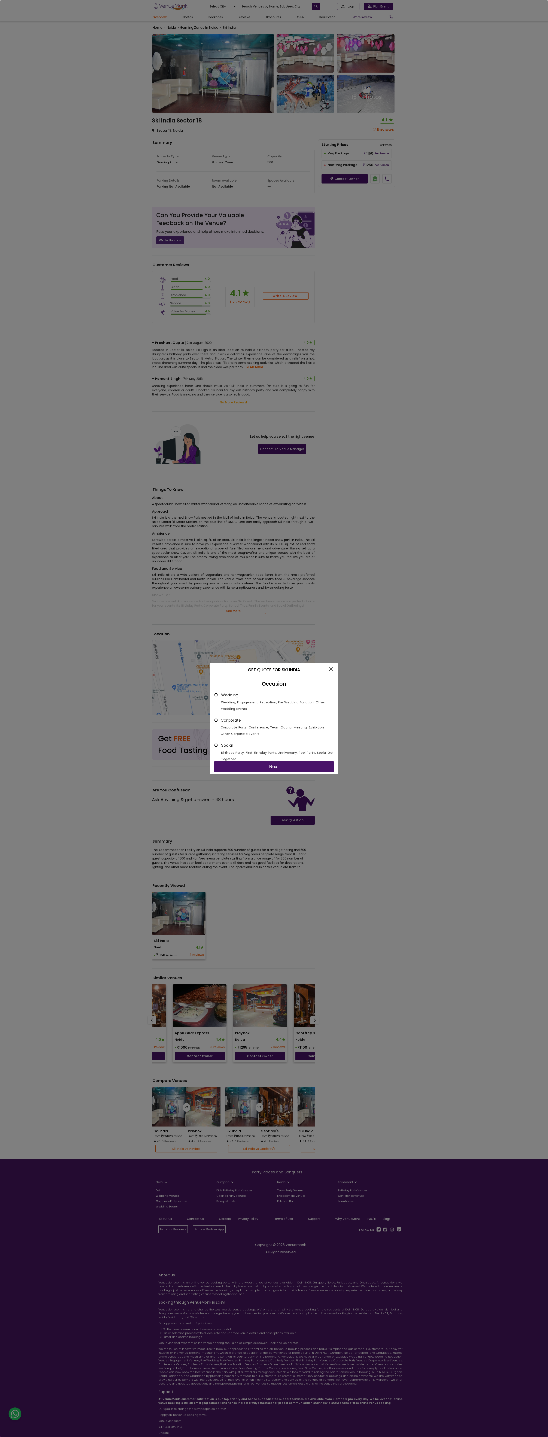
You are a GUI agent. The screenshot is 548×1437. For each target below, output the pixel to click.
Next (274, 767)
